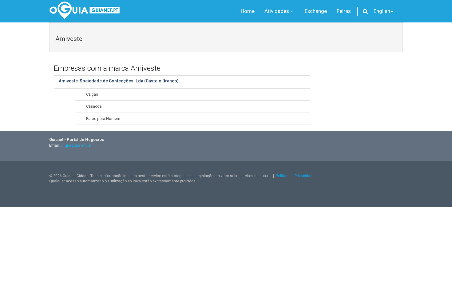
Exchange (316, 11)
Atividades (277, 11)
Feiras (344, 11)
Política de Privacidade (295, 176)
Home (248, 11)
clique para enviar (76, 145)
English (382, 11)
